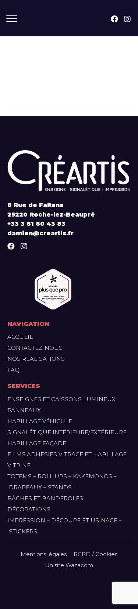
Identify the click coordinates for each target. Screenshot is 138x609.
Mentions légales (44, 554)
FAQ (13, 369)
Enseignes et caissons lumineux (61, 399)
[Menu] (11, 19)
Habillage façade (36, 443)
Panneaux (24, 410)
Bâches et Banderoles (45, 498)
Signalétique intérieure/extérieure (67, 432)
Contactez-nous (35, 347)
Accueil (20, 336)
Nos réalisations (36, 358)
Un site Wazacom (69, 565)
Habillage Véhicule (39, 421)
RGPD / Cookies (95, 554)
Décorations (28, 509)
